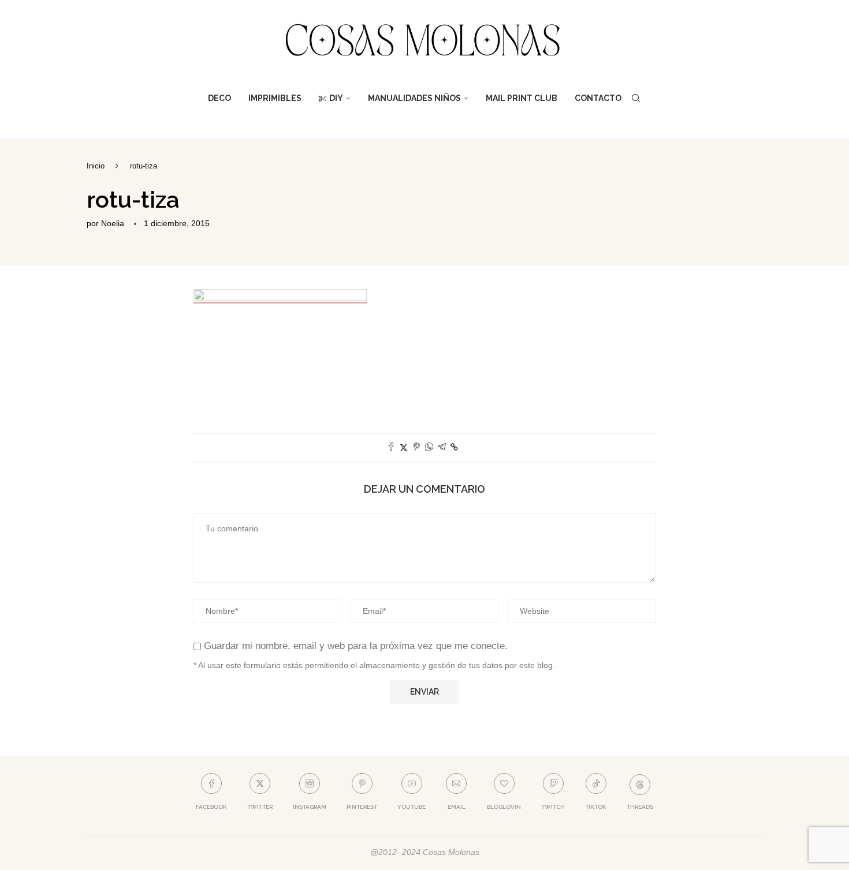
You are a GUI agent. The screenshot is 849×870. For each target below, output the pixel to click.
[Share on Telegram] (442, 447)
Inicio (96, 166)
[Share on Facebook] (391, 447)
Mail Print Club (521, 98)
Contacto (598, 98)
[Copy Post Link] (454, 447)
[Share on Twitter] (404, 447)
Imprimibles (274, 98)
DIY (336, 98)
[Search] (636, 98)
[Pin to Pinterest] (416, 447)
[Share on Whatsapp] (429, 447)
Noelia (112, 223)
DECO (219, 98)
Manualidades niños (414, 98)
